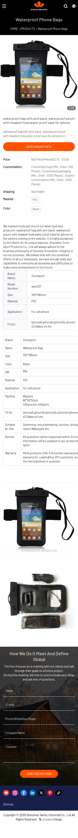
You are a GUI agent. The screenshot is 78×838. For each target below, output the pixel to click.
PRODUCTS (28, 29)
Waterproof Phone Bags (53, 29)
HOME (14, 29)
